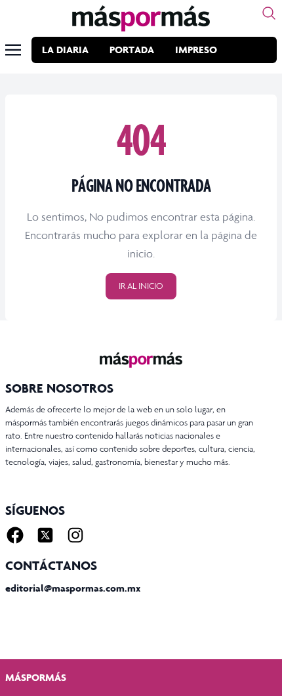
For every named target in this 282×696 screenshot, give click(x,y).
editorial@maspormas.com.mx (72, 588)
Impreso (196, 49)
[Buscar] (269, 13)
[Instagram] (75, 535)
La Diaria (65, 49)
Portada (132, 49)
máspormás (35, 677)
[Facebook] (15, 535)
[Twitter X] (45, 535)
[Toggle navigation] (13, 50)
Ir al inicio (141, 286)
